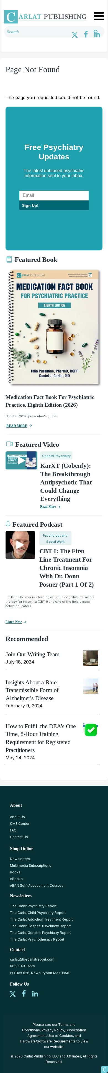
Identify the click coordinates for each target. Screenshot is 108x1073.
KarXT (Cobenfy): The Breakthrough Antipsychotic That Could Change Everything (66, 482)
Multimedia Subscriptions (30, 865)
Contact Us (19, 837)
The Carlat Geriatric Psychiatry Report (40, 933)
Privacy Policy (53, 1030)
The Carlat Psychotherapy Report (37, 939)
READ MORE (16, 426)
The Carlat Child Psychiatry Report (38, 913)
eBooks (16, 879)
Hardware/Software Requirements (48, 1041)
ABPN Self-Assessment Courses (36, 885)
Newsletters (20, 859)
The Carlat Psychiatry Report (33, 906)
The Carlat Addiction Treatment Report (41, 919)
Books (15, 872)
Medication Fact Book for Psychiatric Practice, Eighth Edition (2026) (50, 401)
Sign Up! (30, 205)
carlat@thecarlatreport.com (32, 959)
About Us (17, 817)
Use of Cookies (60, 1036)
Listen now (14, 622)
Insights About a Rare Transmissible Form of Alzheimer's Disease (32, 690)
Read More (48, 506)
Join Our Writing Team (33, 654)
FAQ (13, 830)
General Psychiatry (56, 456)
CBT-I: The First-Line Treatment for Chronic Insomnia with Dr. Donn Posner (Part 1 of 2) (66, 568)
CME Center (19, 823)
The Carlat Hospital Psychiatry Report (40, 926)
